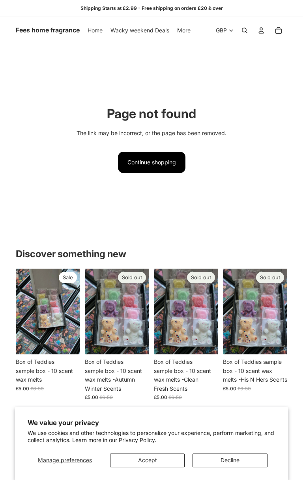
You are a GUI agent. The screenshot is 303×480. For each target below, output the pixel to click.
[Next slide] (71, 311)
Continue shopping (151, 162)
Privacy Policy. (137, 440)
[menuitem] (184, 30)
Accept (147, 460)
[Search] (244, 30)
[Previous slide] (24, 311)
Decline (230, 460)
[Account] (261, 30)
